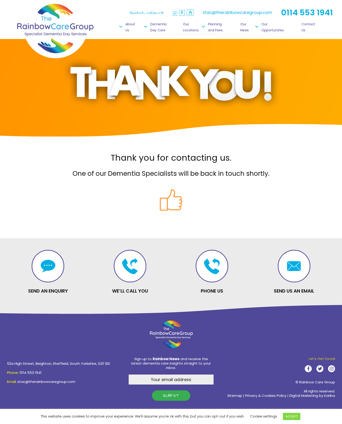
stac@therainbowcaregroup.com (237, 12)
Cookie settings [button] (263, 416)
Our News (244, 27)
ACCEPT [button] (292, 416)
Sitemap (234, 395)
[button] (182, 13)
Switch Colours (147, 12)
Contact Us (308, 27)
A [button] (175, 13)
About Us (130, 27)
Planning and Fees (215, 27)
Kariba (329, 395)
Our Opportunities (273, 27)
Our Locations (191, 27)
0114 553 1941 (307, 12)
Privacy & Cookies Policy (265, 395)
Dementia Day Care (158, 27)
